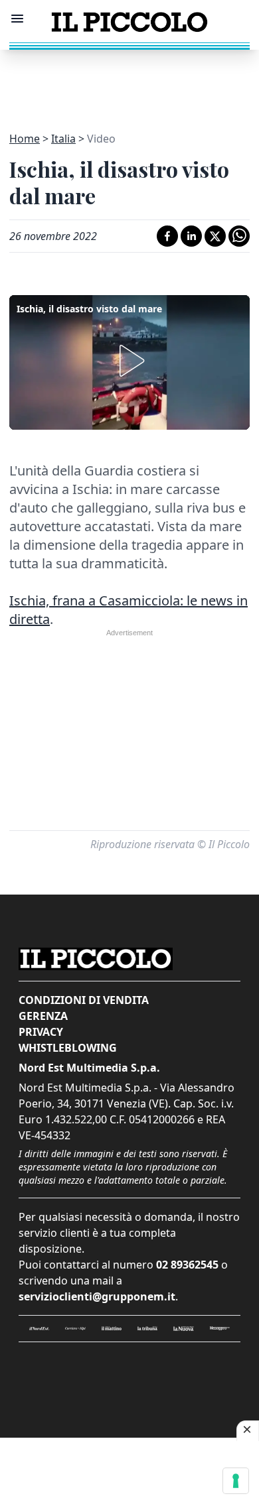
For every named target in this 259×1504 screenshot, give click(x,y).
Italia (63, 138)
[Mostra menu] (17, 19)
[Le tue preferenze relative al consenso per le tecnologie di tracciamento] (235, 1480)
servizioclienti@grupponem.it (97, 1296)
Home (24, 138)
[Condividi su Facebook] (167, 236)
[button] (129, 361)
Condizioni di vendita (84, 1000)
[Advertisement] (129, 83)
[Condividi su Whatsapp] (239, 236)
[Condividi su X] (215, 236)
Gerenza (43, 1016)
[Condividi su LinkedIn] (191, 236)
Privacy (41, 1032)
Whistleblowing (68, 1047)
